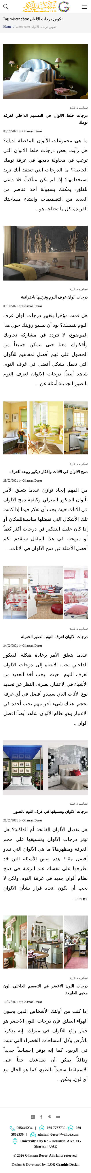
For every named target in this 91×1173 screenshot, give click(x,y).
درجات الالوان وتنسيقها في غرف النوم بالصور (51, 811)
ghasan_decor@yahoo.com (58, 1134)
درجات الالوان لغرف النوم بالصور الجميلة (54, 637)
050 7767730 (56, 1128)
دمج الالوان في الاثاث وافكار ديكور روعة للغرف (48, 471)
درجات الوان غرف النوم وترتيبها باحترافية (54, 297)
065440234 (24, 1128)
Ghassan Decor (32, 131)
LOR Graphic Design (63, 1164)
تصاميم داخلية (79, 108)
